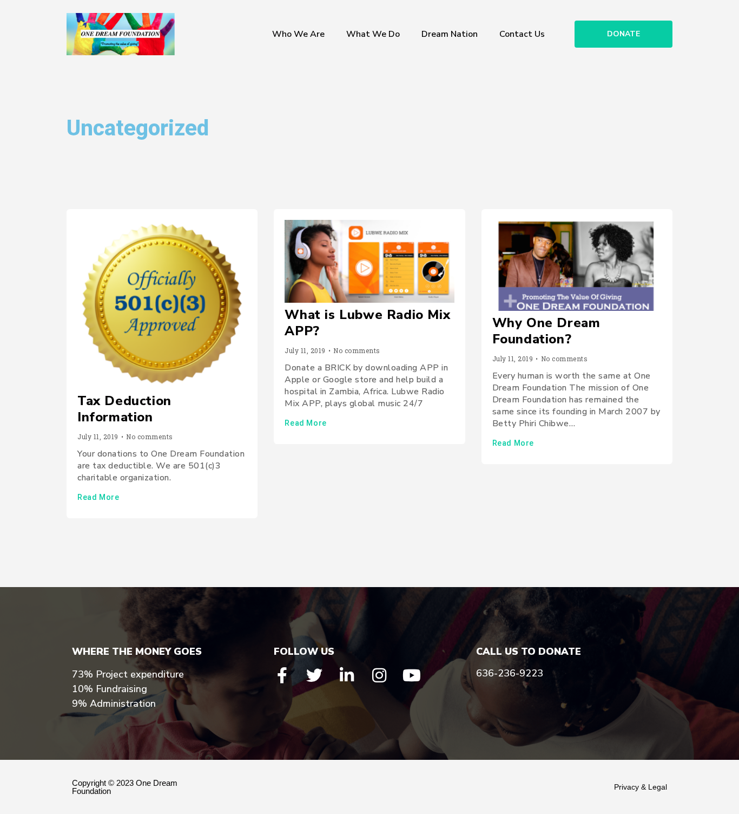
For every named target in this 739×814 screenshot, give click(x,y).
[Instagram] (379, 675)
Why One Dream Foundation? (546, 331)
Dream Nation (449, 34)
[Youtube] (412, 675)
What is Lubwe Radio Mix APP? (367, 323)
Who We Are (298, 34)
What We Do (373, 34)
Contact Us (522, 34)
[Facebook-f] (282, 675)
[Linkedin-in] (347, 675)
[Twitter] (314, 675)
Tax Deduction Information (124, 409)
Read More (98, 497)
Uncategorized (138, 128)
